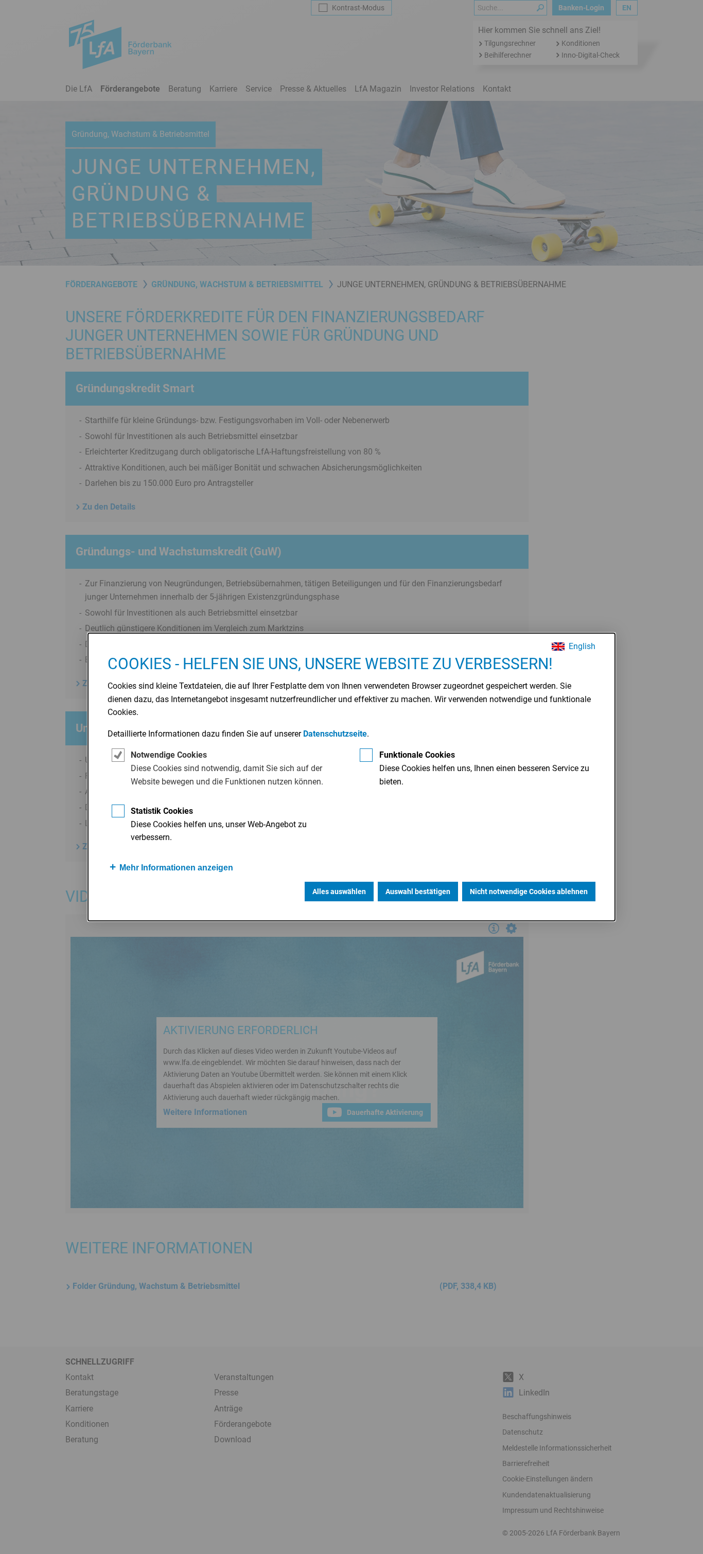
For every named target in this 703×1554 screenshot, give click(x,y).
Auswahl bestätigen (417, 891)
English (582, 646)
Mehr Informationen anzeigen (176, 867)
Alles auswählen (339, 891)
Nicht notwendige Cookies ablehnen (529, 891)
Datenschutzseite (335, 734)
